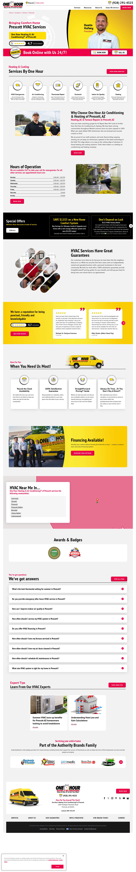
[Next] (131, 226)
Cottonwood (16, 516)
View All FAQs (119, 579)
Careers (121, 818)
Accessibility (44, 829)
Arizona (25, 13)
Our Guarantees (52, 818)
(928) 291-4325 (122, 2)
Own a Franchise (76, 818)
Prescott (31, 13)
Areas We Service (112, 8)
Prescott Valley (17, 507)
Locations (18, 13)
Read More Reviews (20, 334)
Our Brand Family (100, 818)
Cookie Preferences (53, 860)
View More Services (117, 71)
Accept (57, 866)
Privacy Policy (60, 829)
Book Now (126, 8)
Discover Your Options (82, 453)
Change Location (40, 2)
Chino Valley (16, 513)
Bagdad (14, 510)
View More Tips (117, 685)
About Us (98, 8)
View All (12, 230)
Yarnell (14, 501)
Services (77, 8)
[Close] (63, 856)
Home (11, 13)
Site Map (52, 829)
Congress (14, 498)
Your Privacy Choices (76, 829)
